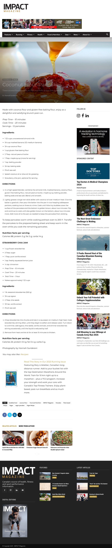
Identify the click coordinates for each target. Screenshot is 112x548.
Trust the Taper (93, 473)
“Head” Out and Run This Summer (98, 484)
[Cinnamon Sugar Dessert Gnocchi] (37, 438)
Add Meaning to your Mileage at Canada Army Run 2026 (91, 333)
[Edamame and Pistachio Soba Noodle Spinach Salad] (61, 438)
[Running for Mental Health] (82, 497)
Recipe (5, 405)
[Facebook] (4, 415)
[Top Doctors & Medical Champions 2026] (93, 171)
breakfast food (13, 403)
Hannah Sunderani (11, 95)
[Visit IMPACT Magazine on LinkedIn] (87, 116)
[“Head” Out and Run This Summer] (82, 486)
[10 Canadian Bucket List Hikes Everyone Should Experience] (45, 486)
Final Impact (93, 496)
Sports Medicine (94, 486)
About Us (86, 35)
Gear (67, 35)
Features (7, 35)
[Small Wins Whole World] (45, 497)
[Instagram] (10, 490)
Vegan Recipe (30, 405)
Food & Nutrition (53, 35)
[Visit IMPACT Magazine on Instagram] (78, 116)
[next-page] (38, 454)
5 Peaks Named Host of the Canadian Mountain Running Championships (89, 256)
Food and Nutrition (35, 403)
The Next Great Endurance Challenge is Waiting (89, 220)
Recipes (15, 79)
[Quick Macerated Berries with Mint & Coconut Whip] (13, 438)
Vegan (11, 405)
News (76, 35)
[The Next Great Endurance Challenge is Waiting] (93, 208)
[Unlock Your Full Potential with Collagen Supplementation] (93, 287)
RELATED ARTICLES (9, 426)
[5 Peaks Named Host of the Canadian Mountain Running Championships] (93, 243)
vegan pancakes (19, 405)
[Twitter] (9, 415)
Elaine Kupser (81, 188)
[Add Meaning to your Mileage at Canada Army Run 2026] (93, 321)
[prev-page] (35, 454)
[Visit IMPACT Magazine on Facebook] (83, 116)
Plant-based (66, 403)
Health (40, 35)
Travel (54, 477)
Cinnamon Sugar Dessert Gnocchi (37, 447)
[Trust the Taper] (82, 476)
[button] (107, 34)
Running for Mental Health (96, 494)
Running (19, 35)
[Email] (20, 415)
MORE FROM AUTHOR (26, 426)
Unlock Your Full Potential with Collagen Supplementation (90, 299)
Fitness (30, 35)
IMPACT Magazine (48, 403)
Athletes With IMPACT (58, 496)
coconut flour (23, 403)
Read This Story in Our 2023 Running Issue (45, 362)
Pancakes (58, 403)
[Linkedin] (14, 415)
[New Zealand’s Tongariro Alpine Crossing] (45, 476)
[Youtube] (22, 490)
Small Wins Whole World (58, 494)
